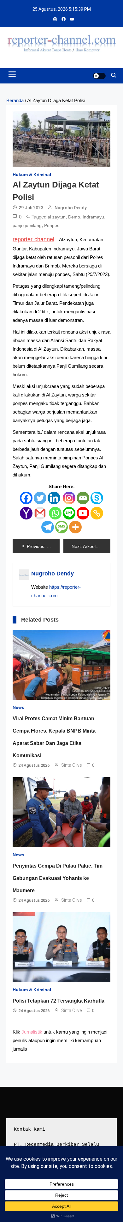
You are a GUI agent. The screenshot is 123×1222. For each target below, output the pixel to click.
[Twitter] (40, 498)
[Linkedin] (54, 498)
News (18, 707)
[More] (75, 527)
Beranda (15, 100)
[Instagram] (69, 498)
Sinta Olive (71, 765)
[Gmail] (40, 513)
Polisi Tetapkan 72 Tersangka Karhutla (58, 1001)
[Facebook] (26, 498)
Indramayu (93, 216)
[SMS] (61, 527)
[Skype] (97, 498)
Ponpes (51, 225)
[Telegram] (47, 527)
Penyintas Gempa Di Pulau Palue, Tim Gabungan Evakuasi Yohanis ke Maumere (57, 878)
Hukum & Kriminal (32, 174)
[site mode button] (99, 76)
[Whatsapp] (55, 513)
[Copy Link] (97, 513)
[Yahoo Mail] (26, 513)
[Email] (83, 498)
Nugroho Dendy (71, 207)
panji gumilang (27, 225)
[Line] (69, 513)
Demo (74, 216)
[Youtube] (83, 513)
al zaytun (57, 216)
